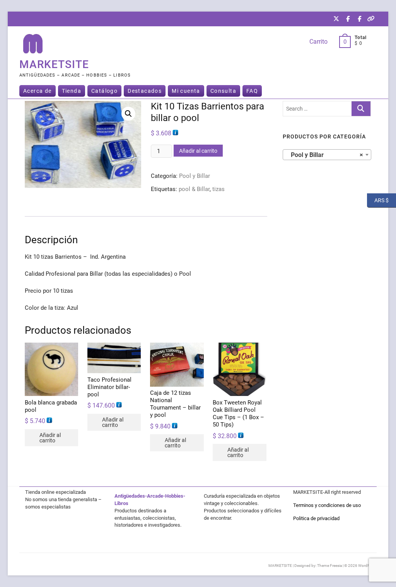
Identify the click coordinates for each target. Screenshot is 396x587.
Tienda (71, 91)
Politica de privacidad (316, 518)
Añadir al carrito (198, 151)
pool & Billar (194, 189)
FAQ (252, 91)
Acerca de (37, 91)
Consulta (223, 91)
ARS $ (378, 199)
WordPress (367, 565)
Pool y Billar (194, 175)
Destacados (145, 91)
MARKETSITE (54, 64)
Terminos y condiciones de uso (327, 505)
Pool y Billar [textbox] (324, 155)
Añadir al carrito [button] (50, 438)
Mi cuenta (186, 91)
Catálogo (104, 91)
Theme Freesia (329, 565)
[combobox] (327, 154)
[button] (128, 114)
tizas (218, 189)
